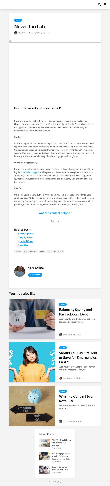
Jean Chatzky (67, 378)
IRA (49, 251)
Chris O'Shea (22, 33)
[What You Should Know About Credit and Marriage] (44, 442)
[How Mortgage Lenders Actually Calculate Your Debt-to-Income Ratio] (44, 456)
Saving (18, 20)
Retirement (58, 251)
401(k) (18, 251)
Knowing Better (27, 233)
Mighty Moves (26, 237)
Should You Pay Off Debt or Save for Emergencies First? (78, 357)
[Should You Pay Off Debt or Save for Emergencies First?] (32, 362)
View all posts (35, 275)
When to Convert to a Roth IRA (76, 398)
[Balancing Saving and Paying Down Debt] (32, 318)
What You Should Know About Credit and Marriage (61, 443)
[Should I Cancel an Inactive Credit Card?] (44, 469)
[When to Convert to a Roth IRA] (32, 405)
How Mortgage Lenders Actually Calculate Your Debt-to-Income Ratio (61, 456)
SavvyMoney (58, 482)
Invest (42, 251)
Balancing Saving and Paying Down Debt (75, 311)
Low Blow (24, 245)
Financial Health (30, 251)
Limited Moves (26, 241)
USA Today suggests (30, 172)
